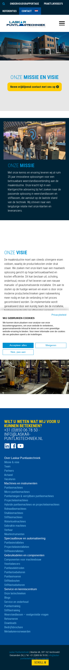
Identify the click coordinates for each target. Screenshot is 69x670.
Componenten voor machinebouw (22, 559)
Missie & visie (11, 462)
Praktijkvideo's (53, 3)
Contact (27, 11)
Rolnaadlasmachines (15, 508)
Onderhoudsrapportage (24, 3)
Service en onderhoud (16, 602)
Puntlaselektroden (14, 568)
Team (7, 466)
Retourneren (11, 618)
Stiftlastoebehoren (14, 585)
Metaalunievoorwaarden (17, 631)
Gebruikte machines (15, 525)
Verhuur (8, 530)
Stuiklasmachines (13, 513)
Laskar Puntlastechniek (19, 652)
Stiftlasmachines (13, 517)
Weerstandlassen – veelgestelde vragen (26, 614)
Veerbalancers (12, 563)
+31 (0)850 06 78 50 (21, 430)
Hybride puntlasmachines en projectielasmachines (31, 504)
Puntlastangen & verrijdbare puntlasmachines (29, 496)
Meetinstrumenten (14, 534)
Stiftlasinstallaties (14, 551)
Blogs (7, 597)
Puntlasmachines (13, 487)
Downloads (10, 623)
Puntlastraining (12, 606)
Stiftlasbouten (12, 580)
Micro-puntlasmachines (17, 492)
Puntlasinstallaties (14, 542)
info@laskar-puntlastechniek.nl (23, 436)
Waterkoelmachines (15, 521)
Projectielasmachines (16, 500)
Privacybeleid (58, 314)
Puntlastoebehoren (14, 572)
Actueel (8, 475)
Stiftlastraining (12, 610)
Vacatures (9, 479)
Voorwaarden (43, 658)
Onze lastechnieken (15, 593)
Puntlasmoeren (12, 576)
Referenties (9, 11)
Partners (9, 470)
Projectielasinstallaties (16, 547)
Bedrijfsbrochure (13, 627)
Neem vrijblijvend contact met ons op (33, 87)
